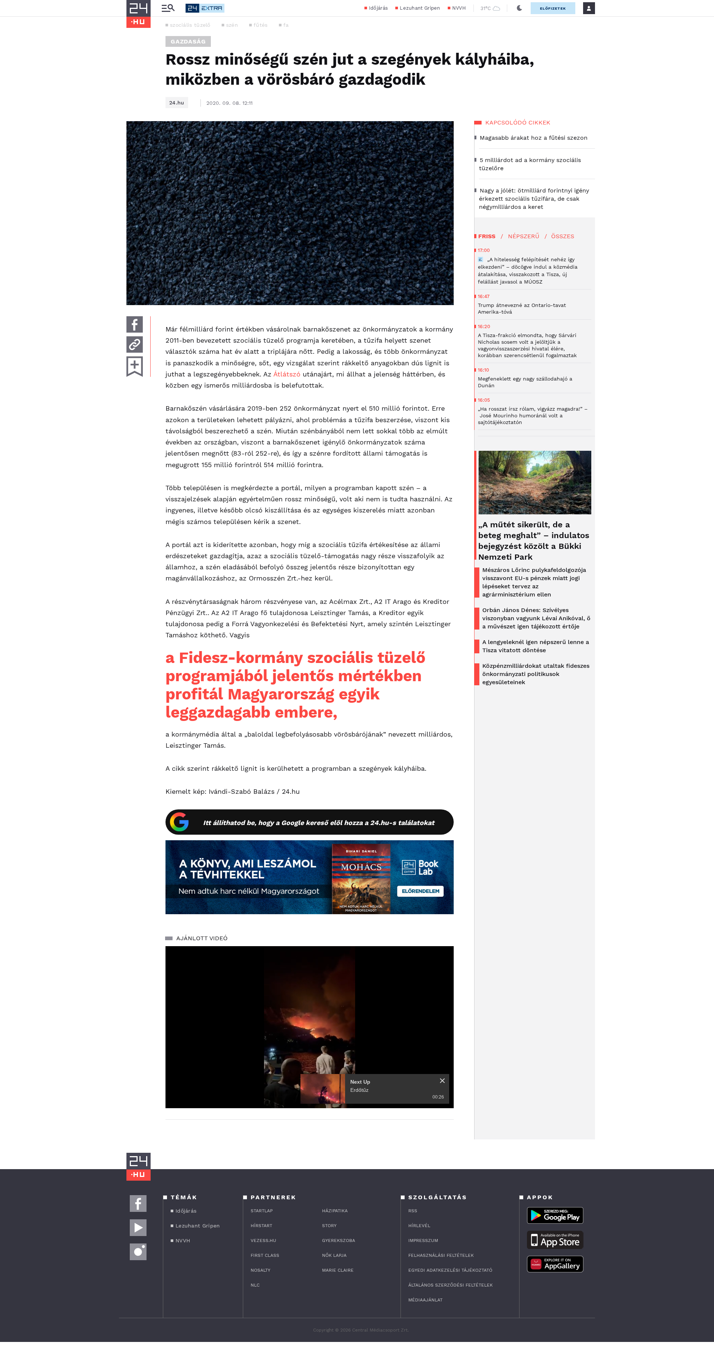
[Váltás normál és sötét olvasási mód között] (519, 8)
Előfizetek (553, 8)
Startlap (262, 1210)
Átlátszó (286, 374)
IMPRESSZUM (423, 1240)
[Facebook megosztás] (134, 324)
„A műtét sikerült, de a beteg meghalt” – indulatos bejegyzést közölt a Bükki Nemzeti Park (533, 541)
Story (329, 1225)
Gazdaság (188, 41)
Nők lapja (334, 1255)
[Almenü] (168, 8)
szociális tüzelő (190, 25)
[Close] (442, 1080)
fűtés (261, 25)
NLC (255, 1285)
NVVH (459, 8)
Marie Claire (338, 1270)
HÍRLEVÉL (419, 1225)
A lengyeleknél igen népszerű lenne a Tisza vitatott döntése (535, 646)
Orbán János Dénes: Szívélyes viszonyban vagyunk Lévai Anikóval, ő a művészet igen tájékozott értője (536, 618)
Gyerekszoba (338, 1240)
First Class (265, 1255)
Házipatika (335, 1210)
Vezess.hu (263, 1240)
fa (286, 25)
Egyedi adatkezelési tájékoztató (450, 1270)
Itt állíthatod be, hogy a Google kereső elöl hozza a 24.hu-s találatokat (318, 822)
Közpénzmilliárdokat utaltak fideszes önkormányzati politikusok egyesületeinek (535, 674)
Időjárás (378, 8)
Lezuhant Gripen (420, 8)
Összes (562, 236)
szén (232, 25)
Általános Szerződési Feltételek (450, 1285)
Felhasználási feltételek (441, 1255)
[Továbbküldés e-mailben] (134, 344)
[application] (309, 1027)
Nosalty (260, 1270)
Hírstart (261, 1225)
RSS (412, 1210)
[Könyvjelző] (134, 366)
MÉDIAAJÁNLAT (425, 1300)
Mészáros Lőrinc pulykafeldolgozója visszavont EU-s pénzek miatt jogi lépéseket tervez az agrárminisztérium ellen (534, 582)
